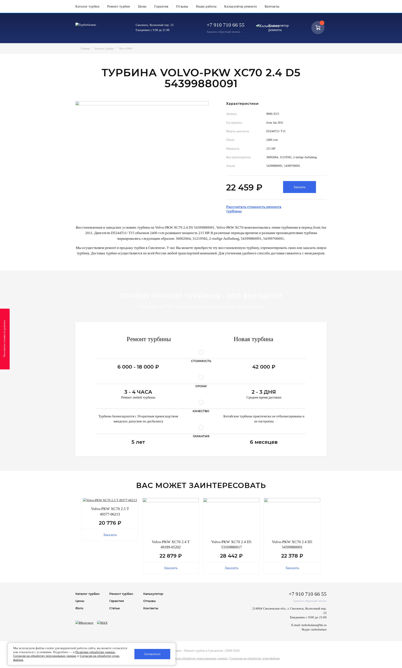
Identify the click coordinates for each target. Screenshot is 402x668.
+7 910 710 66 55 (226, 25)
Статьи (114, 608)
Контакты (272, 6)
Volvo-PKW (125, 48)
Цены (142, 6)
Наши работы (206, 6)
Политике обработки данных (95, 652)
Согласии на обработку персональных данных (196, 658)
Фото (79, 608)
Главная (85, 48)
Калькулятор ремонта (240, 6)
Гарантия (161, 6)
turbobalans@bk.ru (314, 625)
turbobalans (319, 629)
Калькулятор (153, 594)
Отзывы (182, 6)
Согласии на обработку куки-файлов (255, 658)
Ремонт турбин (118, 6)
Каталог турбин (87, 6)
